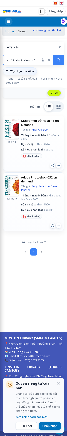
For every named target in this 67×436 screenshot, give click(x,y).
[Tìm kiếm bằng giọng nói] (42, 60)
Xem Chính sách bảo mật (32, 417)
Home (9, 31)
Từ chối (26, 426)
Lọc (56, 93)
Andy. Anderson (41, 186)
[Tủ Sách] (42, 11)
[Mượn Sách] (64, 21)
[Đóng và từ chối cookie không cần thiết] (58, 383)
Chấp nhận (50, 426)
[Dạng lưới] (58, 106)
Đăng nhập (56, 11)
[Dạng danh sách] (48, 106)
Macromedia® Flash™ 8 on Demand (40, 123)
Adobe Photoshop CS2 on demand (39, 179)
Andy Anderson (40, 129)
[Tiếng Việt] (55, 3)
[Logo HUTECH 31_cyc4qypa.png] (12, 11)
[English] (61, 3)
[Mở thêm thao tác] (58, 165)
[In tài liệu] (53, 165)
